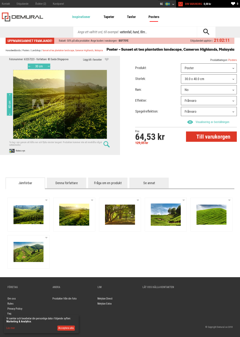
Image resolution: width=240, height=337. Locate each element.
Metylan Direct (105, 298)
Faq (9, 313)
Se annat (149, 183)
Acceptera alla (66, 327)
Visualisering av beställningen (212, 122)
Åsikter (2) (40, 3)
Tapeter (109, 17)
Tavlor (131, 17)
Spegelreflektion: (146, 111)
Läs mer (10, 327)
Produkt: (141, 68)
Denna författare (67, 183)
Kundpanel (58, 3)
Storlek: (140, 79)
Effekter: (141, 100)
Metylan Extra (105, 303)
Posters (153, 17)
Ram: (138, 90)
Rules (11, 303)
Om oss (12, 298)
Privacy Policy (15, 308)
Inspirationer (81, 17)
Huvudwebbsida (13, 50)
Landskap (35, 50)
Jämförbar (25, 183)
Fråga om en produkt (108, 183)
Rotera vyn (20, 150)
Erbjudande (22, 3)
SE (161, 3)
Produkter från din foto (64, 298)
